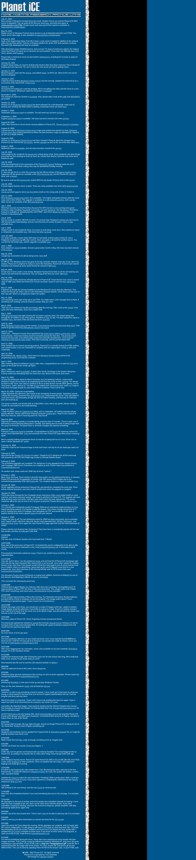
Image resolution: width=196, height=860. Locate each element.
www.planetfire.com (48, 714)
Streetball (14, 682)
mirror (71, 174)
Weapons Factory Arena (30, 81)
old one (47, 686)
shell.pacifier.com (37, 396)
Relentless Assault (58, 732)
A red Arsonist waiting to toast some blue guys (56, 326)
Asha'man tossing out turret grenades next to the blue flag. (37, 336)
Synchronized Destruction (11, 571)
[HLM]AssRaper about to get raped (35, 328)
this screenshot (12, 316)
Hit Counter (59, 819)
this (9, 256)
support (20, 53)
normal (7, 724)
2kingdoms (64, 210)
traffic (73, 57)
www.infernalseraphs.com (65, 708)
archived (60, 113)
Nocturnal (51, 210)
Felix (72, 364)
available (48, 91)
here (47, 23)
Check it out (30, 83)
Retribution (67, 521)
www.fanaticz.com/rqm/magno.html (24, 643)
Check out (5, 192)
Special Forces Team (9, 523)
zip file (72, 200)
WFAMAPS (75, 97)
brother (14, 176)
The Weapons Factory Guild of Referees (17, 575)
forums (31, 154)
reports (35, 623)
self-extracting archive (55, 200)
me (46, 302)
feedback (15, 762)
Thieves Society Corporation (67, 124)
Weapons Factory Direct (62, 212)
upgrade (43, 142)
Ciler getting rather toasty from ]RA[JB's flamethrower (40, 338)
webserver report (17, 113)
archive (28, 73)
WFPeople (53, 431)
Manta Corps (21, 356)
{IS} (38, 752)
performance (45, 57)
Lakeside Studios (46, 857)
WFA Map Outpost (8, 59)
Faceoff (44, 210)
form (45, 814)
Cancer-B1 (35, 210)
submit (43, 609)
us (67, 348)
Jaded (33, 567)
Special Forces (55, 623)
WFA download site (45, 174)
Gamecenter (25, 180)
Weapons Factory (38, 772)
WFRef (59, 521)
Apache (75, 780)
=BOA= (54, 663)
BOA (19, 569)
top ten (72, 180)
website (65, 381)
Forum (14, 778)
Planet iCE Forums (46, 164)
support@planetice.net (10, 467)
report (16, 248)
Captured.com (27, 411)
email (32, 513)
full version (28, 142)
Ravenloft (26, 210)
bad (26, 724)
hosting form (51, 414)
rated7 (44, 73)
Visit (7, 774)
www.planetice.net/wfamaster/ (13, 27)
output (70, 308)
